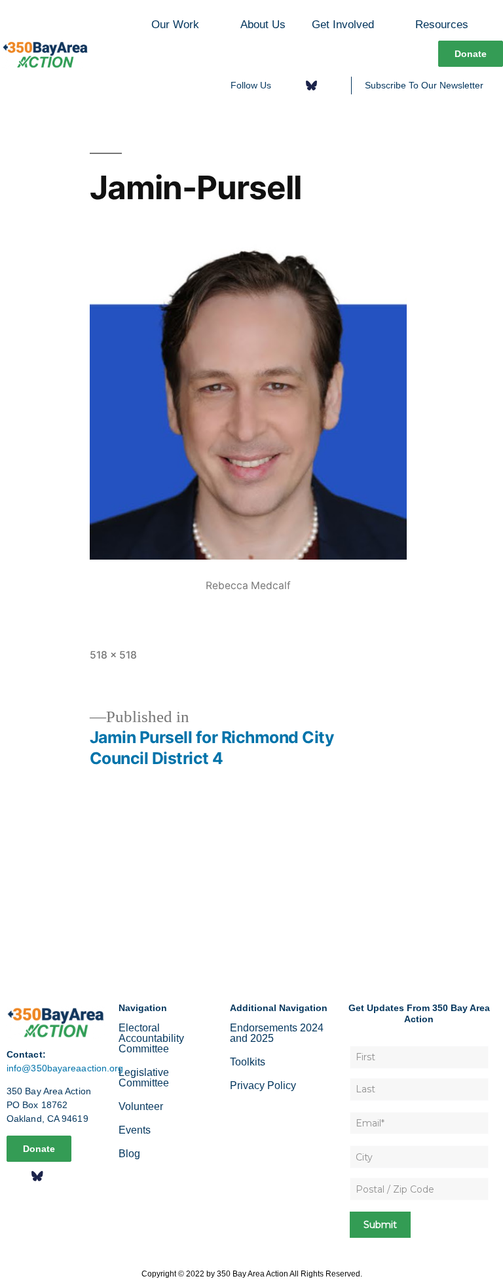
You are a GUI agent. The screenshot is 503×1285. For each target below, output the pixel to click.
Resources (441, 24)
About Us (263, 24)
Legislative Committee (144, 1077)
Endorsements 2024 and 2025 (277, 1033)
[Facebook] (290, 85)
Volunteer (141, 1106)
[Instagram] (332, 85)
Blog (129, 1153)
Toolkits (247, 1061)
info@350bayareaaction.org (65, 1068)
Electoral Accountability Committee (151, 1038)
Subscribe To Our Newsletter (424, 85)
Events (135, 1130)
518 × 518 (113, 655)
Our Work (175, 24)
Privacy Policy (263, 1085)
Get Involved (343, 24)
